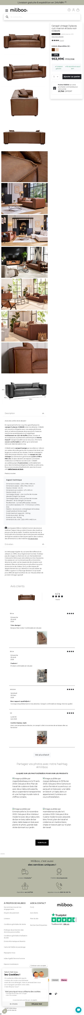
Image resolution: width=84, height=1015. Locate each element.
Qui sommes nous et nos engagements (12, 908)
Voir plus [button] (42, 843)
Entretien (9, 544)
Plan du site (34, 918)
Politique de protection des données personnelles (14, 931)
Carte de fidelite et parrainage (14, 947)
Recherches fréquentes (38, 925)
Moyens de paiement (11, 913)
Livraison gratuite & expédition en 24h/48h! (42, 2)
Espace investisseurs (11, 964)
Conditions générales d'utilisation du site (15, 937)
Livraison (7, 918)
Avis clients (34, 913)
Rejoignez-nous (9, 953)
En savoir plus (33, 538)
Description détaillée (57, 36)
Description (10, 413)
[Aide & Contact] (69, 10)
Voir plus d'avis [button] (41, 755)
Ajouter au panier (72, 77)
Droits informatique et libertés (14, 941)
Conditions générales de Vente (15, 924)
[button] (27, 791)
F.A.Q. (32, 907)
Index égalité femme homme (14, 958)
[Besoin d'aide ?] (78, 1010)
